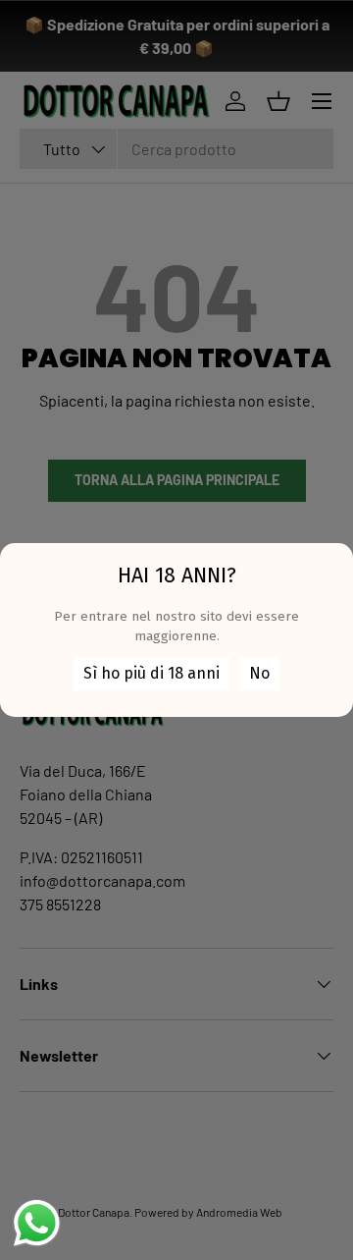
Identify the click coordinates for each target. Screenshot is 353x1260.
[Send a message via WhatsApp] (37, 1223)
